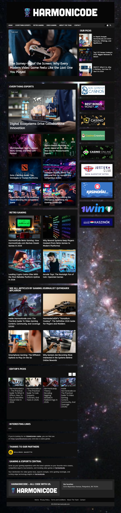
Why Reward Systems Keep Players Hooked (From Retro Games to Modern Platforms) (59, 227)
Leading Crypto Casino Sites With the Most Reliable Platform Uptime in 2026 (25, 261)
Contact (77, 25)
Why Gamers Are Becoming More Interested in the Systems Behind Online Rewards (59, 341)
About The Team (65, 25)
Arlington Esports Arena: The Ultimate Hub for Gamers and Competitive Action (57, 175)
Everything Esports (23, 25)
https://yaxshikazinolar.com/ (21, 439)
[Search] (110, 25)
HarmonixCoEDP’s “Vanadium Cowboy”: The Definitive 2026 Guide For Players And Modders (59, 305)
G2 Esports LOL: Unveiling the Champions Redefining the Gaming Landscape (57, 200)
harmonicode (60, 468)
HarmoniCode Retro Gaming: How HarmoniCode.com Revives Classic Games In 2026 (25, 227)
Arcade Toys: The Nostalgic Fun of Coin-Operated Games (59, 261)
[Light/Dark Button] (106, 25)
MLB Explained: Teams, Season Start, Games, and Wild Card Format (24, 151)
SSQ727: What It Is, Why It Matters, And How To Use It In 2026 (85, 69)
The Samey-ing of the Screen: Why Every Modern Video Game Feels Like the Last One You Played (43, 53)
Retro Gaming (38, 25)
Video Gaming (51, 25)
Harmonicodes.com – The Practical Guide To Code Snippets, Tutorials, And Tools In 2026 (34, 394)
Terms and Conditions (58, 500)
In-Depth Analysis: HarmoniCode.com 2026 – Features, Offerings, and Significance (85, 40)
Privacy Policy (45, 500)
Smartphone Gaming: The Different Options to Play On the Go (25, 341)
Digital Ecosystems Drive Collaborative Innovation (42, 111)
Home (11, 25)
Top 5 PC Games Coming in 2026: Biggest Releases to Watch (85, 54)
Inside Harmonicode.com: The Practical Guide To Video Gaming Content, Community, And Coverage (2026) (25, 305)
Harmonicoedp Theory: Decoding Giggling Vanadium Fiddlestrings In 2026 (50, 395)
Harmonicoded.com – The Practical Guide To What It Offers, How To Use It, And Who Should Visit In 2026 (16, 395)
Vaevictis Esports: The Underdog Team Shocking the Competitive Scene (24, 200)
